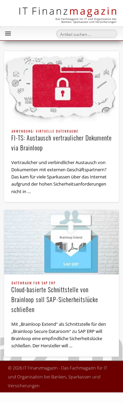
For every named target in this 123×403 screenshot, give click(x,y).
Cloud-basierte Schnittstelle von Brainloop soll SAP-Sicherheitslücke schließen (54, 298)
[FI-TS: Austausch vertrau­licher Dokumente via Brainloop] (61, 87)
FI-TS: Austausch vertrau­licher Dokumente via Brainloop (61, 141)
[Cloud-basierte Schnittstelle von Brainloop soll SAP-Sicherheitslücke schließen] (61, 242)
